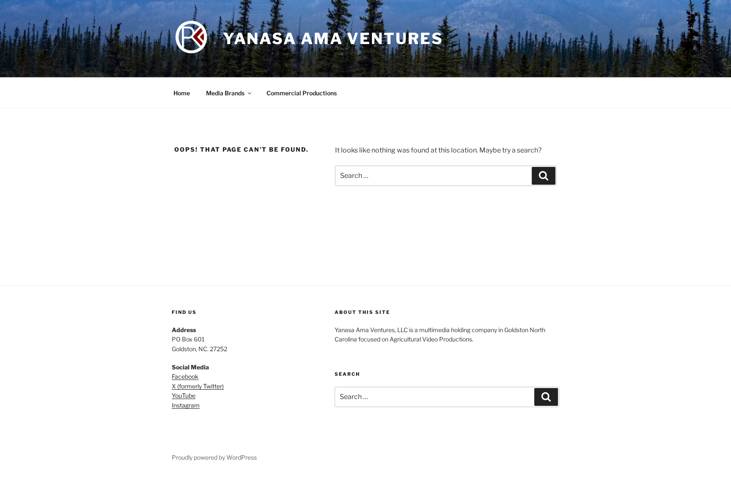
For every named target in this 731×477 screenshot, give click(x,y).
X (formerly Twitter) (198, 386)
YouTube (183, 395)
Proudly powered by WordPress (214, 457)
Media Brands (225, 93)
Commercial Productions (302, 93)
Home (181, 93)
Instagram (186, 405)
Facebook (185, 376)
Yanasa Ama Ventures (333, 38)
